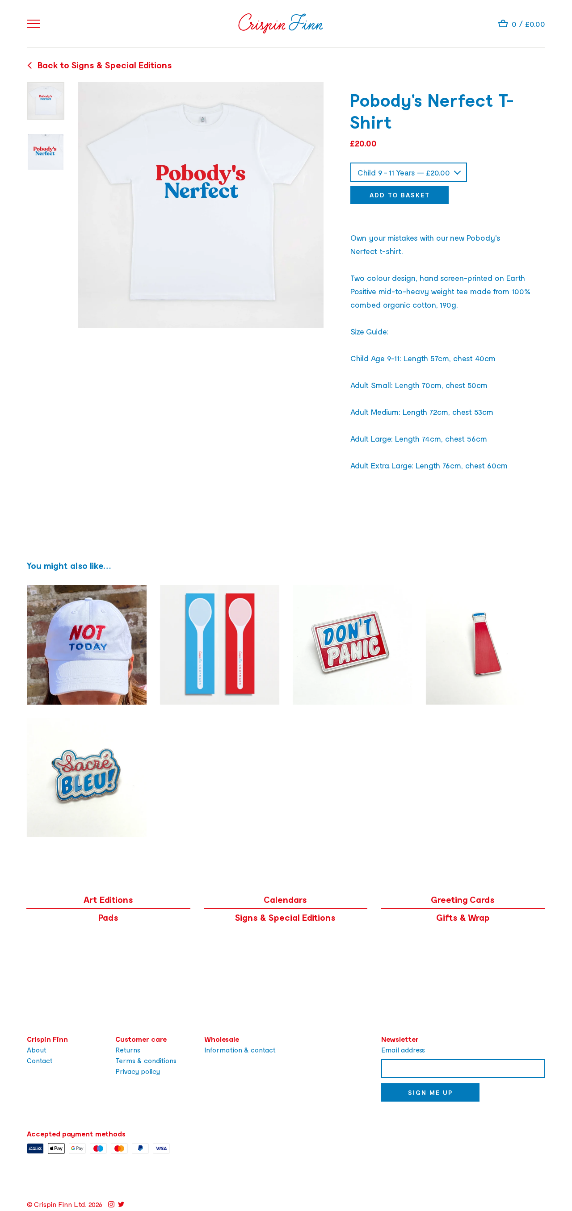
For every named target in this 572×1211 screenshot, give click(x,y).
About (36, 1049)
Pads (108, 917)
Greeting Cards (463, 899)
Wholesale (221, 1039)
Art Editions (108, 899)
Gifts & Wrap (463, 917)
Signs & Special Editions (285, 917)
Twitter (121, 1204)
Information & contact (240, 1049)
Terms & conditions (146, 1060)
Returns (127, 1049)
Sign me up (430, 1092)
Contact (40, 1060)
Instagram (111, 1204)
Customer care (141, 1039)
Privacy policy (137, 1071)
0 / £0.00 (528, 24)
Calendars (285, 899)
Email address (403, 1049)
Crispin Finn (47, 1039)
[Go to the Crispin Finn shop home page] (280, 23)
